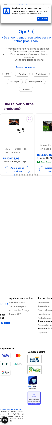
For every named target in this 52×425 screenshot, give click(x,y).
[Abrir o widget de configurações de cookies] (4, 420)
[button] (14, 175)
